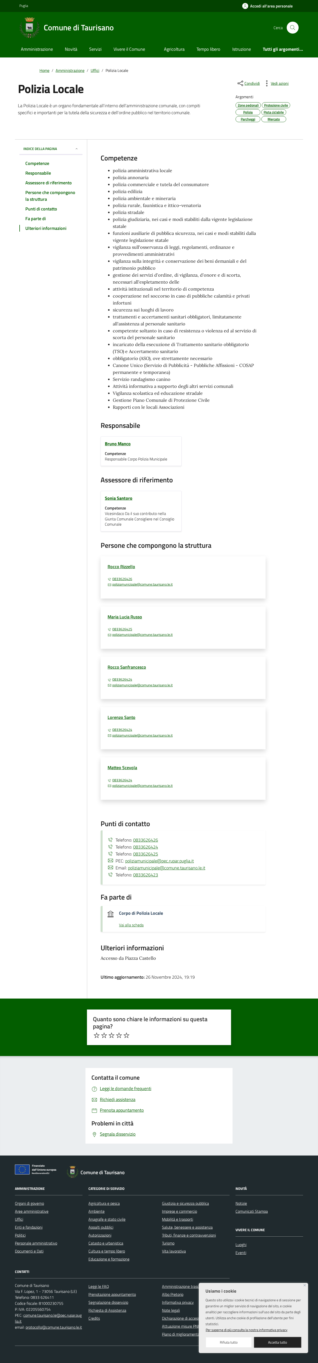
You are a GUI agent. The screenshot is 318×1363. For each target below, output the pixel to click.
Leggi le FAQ (98, 1286)
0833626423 (145, 874)
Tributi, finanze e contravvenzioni (189, 1235)
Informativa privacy (178, 1302)
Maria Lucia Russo (125, 616)
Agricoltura (174, 49)
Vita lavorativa (174, 1251)
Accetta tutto (277, 1342)
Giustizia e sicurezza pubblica (185, 1203)
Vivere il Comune (129, 49)
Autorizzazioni (99, 1235)
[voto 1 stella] (96, 1035)
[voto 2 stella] (104, 1035)
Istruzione (241, 49)
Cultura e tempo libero (106, 1251)
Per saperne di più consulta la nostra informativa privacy (246, 1329)
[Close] (305, 1285)
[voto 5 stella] (126, 1035)
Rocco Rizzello (121, 566)
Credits (94, 1318)
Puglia (23, 5)
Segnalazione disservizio (108, 1302)
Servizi (95, 49)
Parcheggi (248, 119)
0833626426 (122, 579)
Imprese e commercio (179, 1211)
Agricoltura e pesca (104, 1203)
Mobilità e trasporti (177, 1219)
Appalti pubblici (100, 1227)
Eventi (241, 1253)
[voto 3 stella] (111, 1035)
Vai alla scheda (131, 925)
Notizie (241, 1203)
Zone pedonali (248, 105)
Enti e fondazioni (28, 1227)
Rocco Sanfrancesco (127, 667)
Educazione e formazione (108, 1259)
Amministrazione (37, 49)
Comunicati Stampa (252, 1211)
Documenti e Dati (29, 1251)
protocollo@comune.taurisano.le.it (54, 1327)
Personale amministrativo (36, 1243)
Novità (71, 49)
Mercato (274, 119)
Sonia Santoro (118, 498)
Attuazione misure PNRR (182, 1326)
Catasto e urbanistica (105, 1243)
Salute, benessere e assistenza (187, 1227)
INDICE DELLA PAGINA (40, 148)
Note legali (171, 1310)
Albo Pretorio (172, 1294)
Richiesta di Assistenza (107, 1310)
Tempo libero (208, 49)
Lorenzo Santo (121, 717)
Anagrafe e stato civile (106, 1219)
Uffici (19, 1219)
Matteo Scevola (122, 767)
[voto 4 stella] (119, 1035)
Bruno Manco (118, 443)
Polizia (248, 112)
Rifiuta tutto (229, 1342)
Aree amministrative (31, 1211)
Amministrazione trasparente (186, 1286)
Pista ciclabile (274, 112)
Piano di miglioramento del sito (187, 1334)
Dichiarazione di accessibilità (185, 1318)
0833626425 (122, 629)
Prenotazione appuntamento (112, 1294)
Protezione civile (276, 105)
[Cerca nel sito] (293, 28)
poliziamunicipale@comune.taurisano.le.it (142, 584)
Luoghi (241, 1245)
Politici (20, 1235)
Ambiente (96, 1211)
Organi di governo (29, 1203)
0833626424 (122, 679)
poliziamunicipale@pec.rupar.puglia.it (159, 861)
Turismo (168, 1243)
